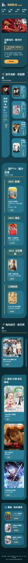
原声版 (8, 495)
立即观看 (16, 542)
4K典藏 (11, 210)
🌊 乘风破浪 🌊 (11, 61)
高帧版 (23, 115)
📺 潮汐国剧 (10, 10)
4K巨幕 (23, 133)
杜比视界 (23, 153)
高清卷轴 (16, 530)
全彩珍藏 (16, 518)
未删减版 (12, 278)
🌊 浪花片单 (4, 10)
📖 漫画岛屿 (24, 10)
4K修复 (8, 457)
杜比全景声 (12, 243)
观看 (23, 96)
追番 (8, 419)
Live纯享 (7, 364)
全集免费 (12, 311)
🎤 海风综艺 (17, 10)
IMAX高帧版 (6, 126)
